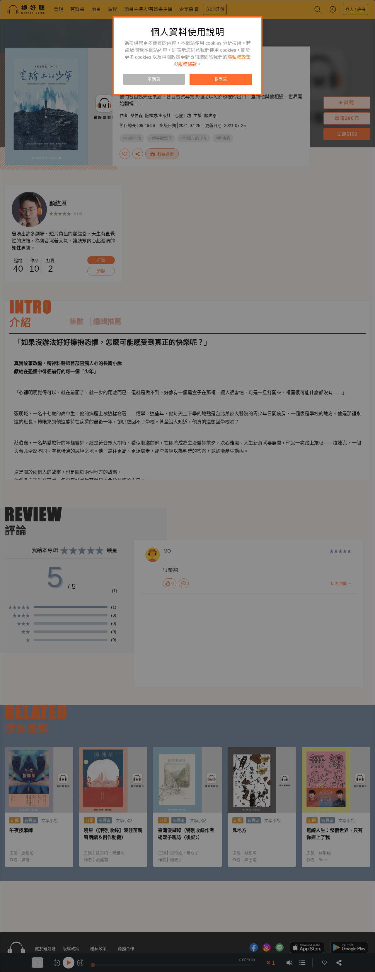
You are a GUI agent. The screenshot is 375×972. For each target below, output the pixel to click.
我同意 (220, 79)
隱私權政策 (239, 57)
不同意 (153, 79)
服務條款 (187, 64)
